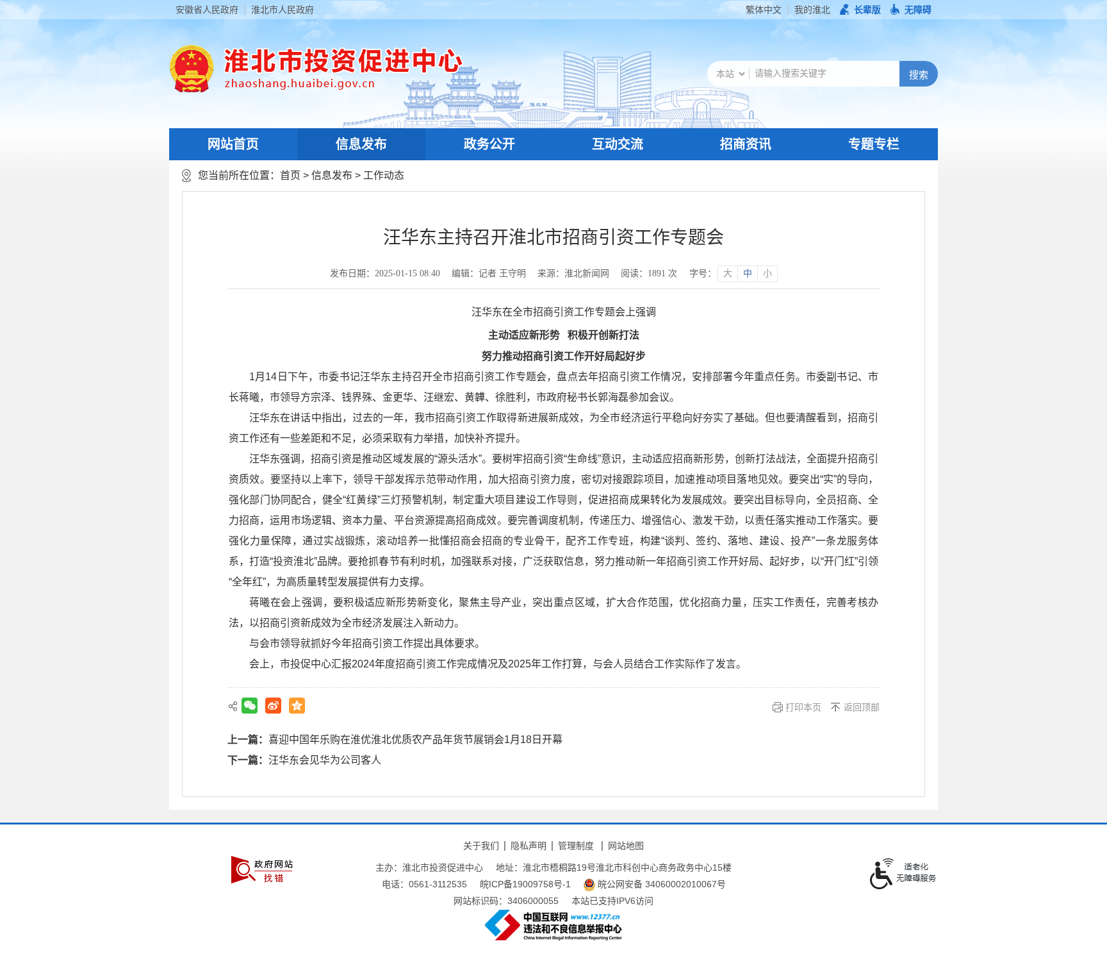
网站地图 (626, 846)
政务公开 (489, 144)
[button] (860, 9)
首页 (290, 175)
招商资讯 (745, 144)
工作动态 (383, 175)
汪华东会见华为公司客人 (324, 760)
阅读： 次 (649, 273)
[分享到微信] (250, 706)
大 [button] (727, 273)
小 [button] (767, 273)
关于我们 (481, 846)
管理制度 (576, 846)
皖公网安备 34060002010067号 (660, 884)
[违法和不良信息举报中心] (553, 925)
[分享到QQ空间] (297, 706)
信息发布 (361, 144)
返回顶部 (862, 707)
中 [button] (747, 273)
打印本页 (803, 707)
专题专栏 (873, 144)
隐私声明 (528, 846)
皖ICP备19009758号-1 (525, 884)
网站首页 (233, 144)
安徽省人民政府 (207, 9)
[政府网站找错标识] (262, 869)
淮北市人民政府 (282, 9)
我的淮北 (812, 9)
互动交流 (617, 144)
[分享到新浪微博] (273, 706)
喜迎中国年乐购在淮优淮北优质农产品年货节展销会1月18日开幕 (415, 739)
